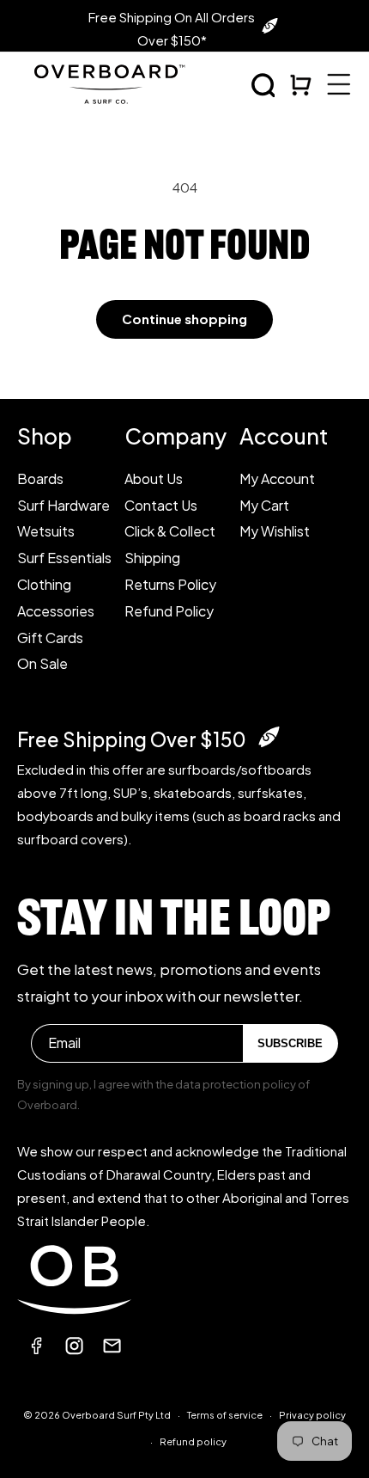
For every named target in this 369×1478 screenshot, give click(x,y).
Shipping (152, 558)
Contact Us (160, 505)
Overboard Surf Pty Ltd (116, 1414)
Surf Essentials (64, 558)
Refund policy (193, 1441)
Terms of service (225, 1414)
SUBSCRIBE (290, 1043)
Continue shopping (184, 318)
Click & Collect (169, 531)
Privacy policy (312, 1414)
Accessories (55, 611)
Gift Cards (50, 638)
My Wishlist (274, 531)
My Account (277, 478)
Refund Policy (169, 611)
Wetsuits (46, 531)
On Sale (42, 663)
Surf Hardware (63, 505)
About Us (153, 478)
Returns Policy (170, 584)
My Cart (264, 505)
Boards (40, 478)
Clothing (44, 584)
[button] (263, 85)
